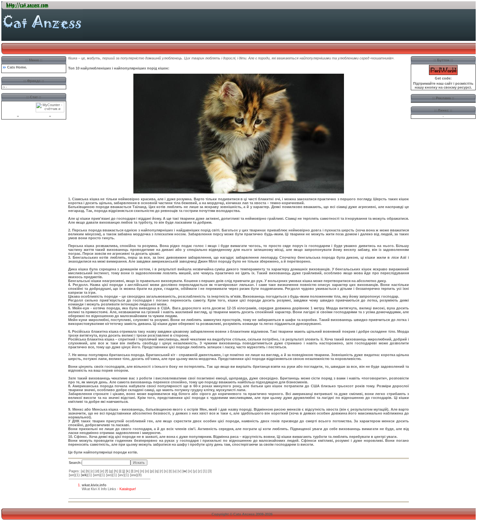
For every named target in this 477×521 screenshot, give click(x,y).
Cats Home (16, 67)
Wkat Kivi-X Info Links (99, 489)
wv (121, 475)
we (72, 475)
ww (133, 475)
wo (109, 475)
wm (97, 475)
